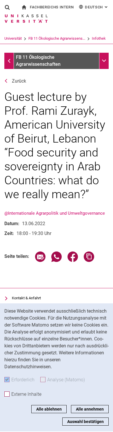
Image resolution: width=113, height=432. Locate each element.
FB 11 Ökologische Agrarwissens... (56, 38)
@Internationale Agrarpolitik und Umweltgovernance (54, 213)
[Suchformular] (7, 7)
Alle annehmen (90, 409)
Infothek (99, 38)
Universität (13, 38)
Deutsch (97, 7)
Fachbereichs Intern (52, 7)
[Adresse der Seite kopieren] (89, 260)
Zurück (19, 81)
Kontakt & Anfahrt (26, 298)
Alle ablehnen (49, 409)
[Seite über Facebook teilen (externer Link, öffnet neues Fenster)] (73, 260)
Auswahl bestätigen (85, 421)
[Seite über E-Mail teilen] (40, 260)
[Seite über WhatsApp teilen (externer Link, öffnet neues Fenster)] (56, 260)
